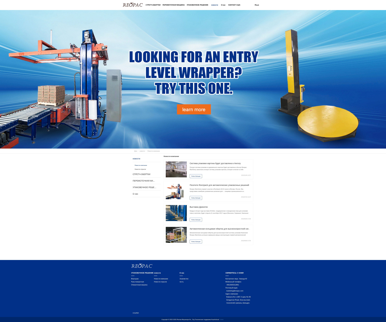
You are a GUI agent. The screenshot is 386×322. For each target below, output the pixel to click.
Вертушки (135, 279)
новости (142, 151)
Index (222, 319)
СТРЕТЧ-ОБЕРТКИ (153, 5)
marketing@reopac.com (234, 291)
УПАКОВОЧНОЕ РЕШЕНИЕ (144, 187)
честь (182, 282)
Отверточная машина (139, 285)
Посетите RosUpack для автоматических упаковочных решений (219, 185)
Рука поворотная (137, 282)
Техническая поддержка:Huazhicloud (207, 319)
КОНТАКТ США (234, 5)
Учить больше (195, 176)
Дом (135, 151)
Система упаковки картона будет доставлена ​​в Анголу (215, 163)
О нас (135, 194)
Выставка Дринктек (199, 207)
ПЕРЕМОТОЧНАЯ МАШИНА (174, 5)
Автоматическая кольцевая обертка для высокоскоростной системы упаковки (226, 229)
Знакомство (184, 279)
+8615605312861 (232, 285)
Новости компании (141, 165)
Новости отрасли (140, 169)
